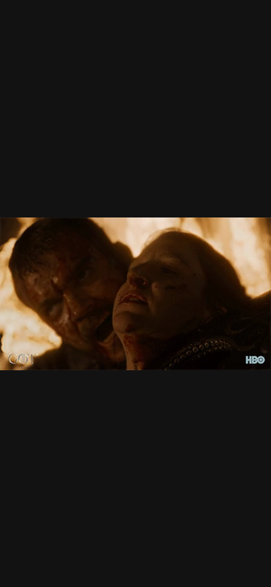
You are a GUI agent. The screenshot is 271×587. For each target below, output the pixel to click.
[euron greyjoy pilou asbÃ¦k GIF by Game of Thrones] (135, 293)
